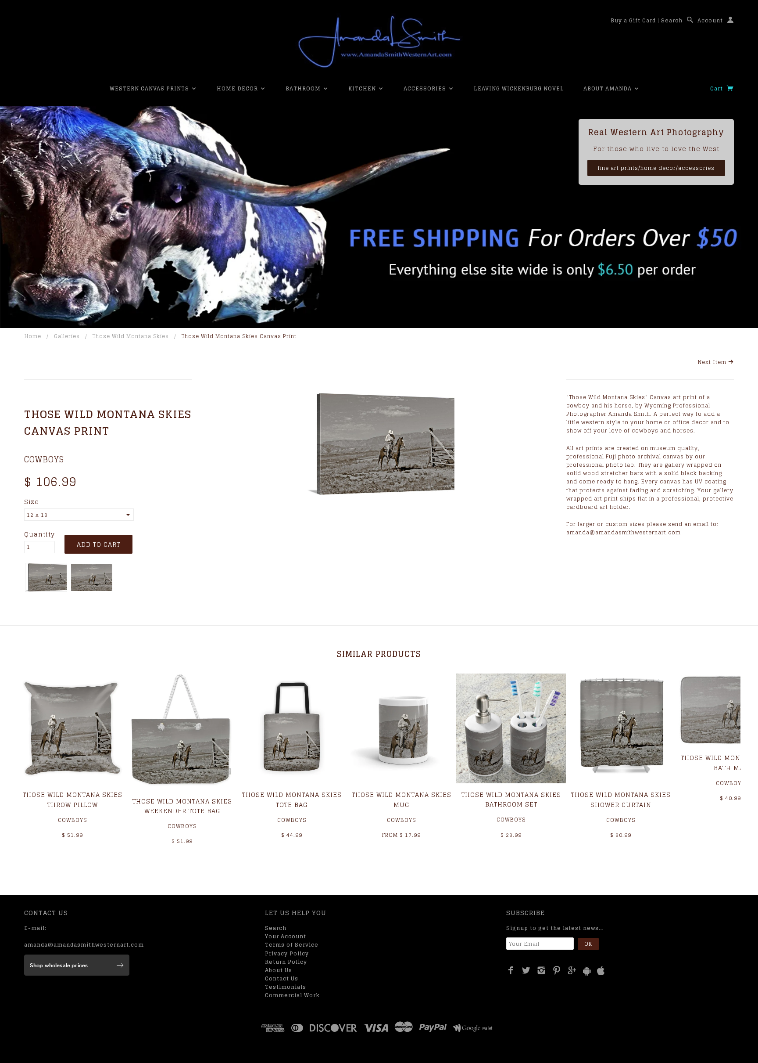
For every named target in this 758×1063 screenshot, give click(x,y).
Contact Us (281, 978)
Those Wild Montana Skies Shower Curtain (621, 799)
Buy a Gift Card (633, 20)
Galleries (67, 336)
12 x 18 (37, 514)
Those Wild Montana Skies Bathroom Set (511, 799)
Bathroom (304, 88)
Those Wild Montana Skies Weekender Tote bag (182, 806)
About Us (278, 970)
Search (672, 20)
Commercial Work (292, 995)
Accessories (426, 88)
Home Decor (238, 88)
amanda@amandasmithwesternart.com (84, 944)
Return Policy (286, 961)
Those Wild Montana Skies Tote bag (292, 799)
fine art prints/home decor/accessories (656, 168)
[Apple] (601, 971)
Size (31, 502)
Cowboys (44, 459)
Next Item (713, 362)
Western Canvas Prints (150, 88)
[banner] (379, 41)
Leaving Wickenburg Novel (519, 88)
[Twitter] (526, 970)
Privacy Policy (287, 953)
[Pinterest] (556, 970)
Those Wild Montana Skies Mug (401, 799)
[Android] (587, 971)
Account (710, 20)
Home (33, 336)
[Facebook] (510, 970)
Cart (717, 88)
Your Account (285, 936)
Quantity (39, 534)
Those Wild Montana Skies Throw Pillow (72, 799)
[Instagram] (541, 970)
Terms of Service (291, 944)
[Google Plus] (572, 970)
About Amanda (608, 88)
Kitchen (363, 88)
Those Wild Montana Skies (131, 336)
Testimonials (285, 986)
